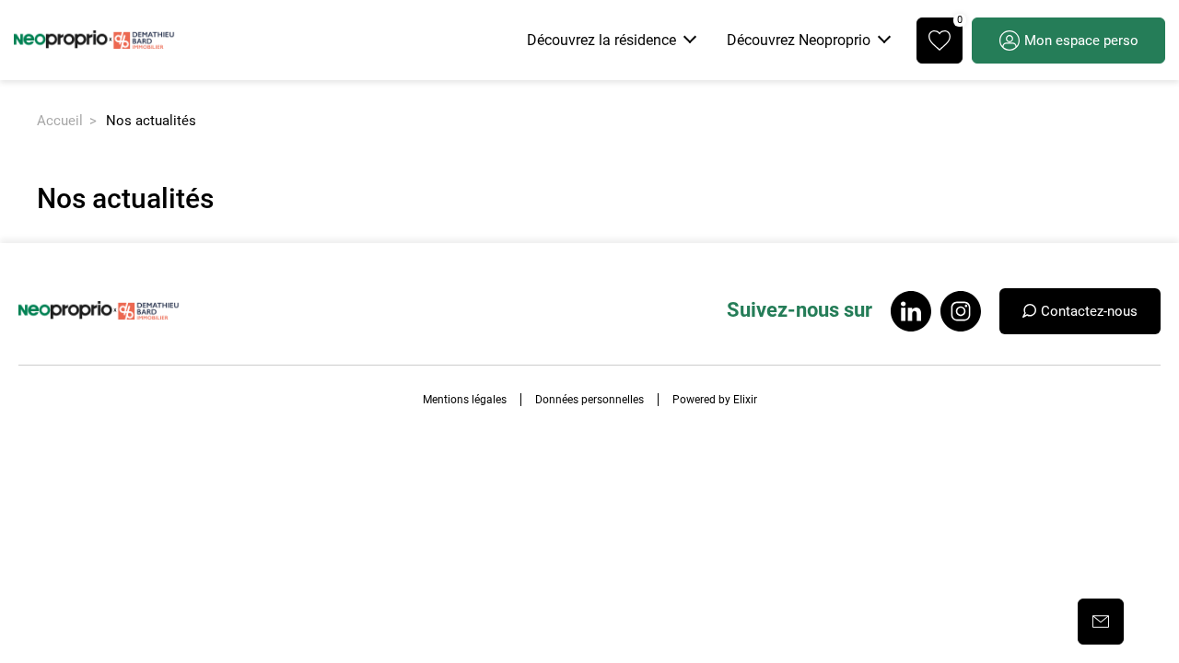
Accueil (60, 120)
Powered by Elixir (714, 399)
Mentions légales (465, 399)
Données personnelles (589, 399)
